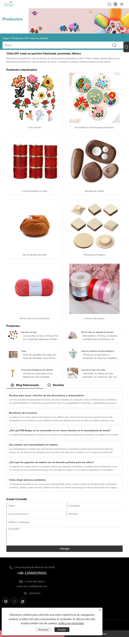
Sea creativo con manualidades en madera (33, 444)
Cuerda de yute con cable (93, 370)
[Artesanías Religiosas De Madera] (13, 377)
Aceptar (62, 629)
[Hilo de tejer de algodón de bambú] (73, 339)
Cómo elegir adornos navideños (27, 480)
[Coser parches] (34, 122)
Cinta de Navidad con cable (34, 191)
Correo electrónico (35, 581)
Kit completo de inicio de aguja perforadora (94, 127)
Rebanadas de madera (94, 255)
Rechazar (43, 629)
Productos (17, 38)
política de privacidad (71, 623)
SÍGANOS (34, 593)
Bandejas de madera (94, 191)
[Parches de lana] (13, 339)
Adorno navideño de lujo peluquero (97, 351)
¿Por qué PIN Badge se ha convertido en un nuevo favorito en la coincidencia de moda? (60, 430)
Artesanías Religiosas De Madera (37, 370)
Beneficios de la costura (23, 412)
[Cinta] (13, 358)
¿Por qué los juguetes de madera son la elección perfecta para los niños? (51, 462)
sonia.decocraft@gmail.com (32, 586)
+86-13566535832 (32, 573)
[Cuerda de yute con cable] (73, 377)
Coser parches (34, 127)
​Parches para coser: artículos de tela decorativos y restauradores (46, 395)
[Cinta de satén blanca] (94, 313)
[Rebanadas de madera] (94, 249)
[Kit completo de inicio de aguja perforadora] (94, 122)
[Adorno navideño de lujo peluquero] (73, 358)
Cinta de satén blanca (94, 318)
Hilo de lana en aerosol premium (35, 318)
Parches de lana (29, 332)
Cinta (23, 351)
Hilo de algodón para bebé (34, 255)
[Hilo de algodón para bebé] (34, 249)
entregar (65, 548)
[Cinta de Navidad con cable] (34, 185)
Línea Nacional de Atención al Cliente (34, 567)
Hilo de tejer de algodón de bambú (97, 332)
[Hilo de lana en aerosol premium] (34, 313)
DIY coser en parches (36, 38)
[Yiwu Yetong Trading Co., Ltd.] (8, 6)
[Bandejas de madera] (94, 185)
